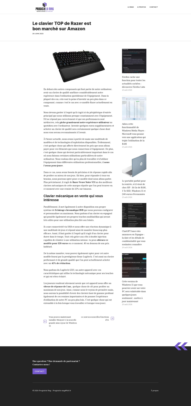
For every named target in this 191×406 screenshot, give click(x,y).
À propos (155, 390)
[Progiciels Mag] (44, 6)
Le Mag (131, 7)
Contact (154, 7)
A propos (141, 7)
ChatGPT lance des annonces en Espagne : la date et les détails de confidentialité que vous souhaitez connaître (133, 238)
